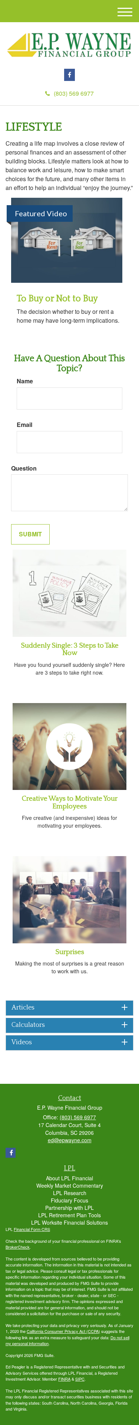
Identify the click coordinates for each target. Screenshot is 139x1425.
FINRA (64, 1379)
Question (24, 468)
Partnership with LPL (69, 1207)
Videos (21, 1042)
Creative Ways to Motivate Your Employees (70, 802)
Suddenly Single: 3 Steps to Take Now (70, 649)
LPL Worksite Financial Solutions (69, 1222)
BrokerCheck (18, 1247)
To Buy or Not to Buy (57, 298)
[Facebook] (69, 75)
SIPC (80, 1379)
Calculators (28, 1025)
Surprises (69, 952)
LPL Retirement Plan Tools (69, 1215)
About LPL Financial (69, 1178)
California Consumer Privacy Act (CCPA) (63, 1331)
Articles (22, 1007)
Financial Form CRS (32, 1229)
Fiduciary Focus (69, 1200)
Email (24, 425)
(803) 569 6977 (74, 93)
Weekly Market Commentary (69, 1185)
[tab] (69, 1008)
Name (25, 381)
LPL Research (69, 1193)
